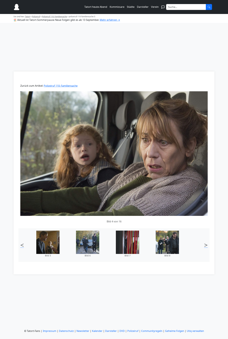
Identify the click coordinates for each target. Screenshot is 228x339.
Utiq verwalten (195, 331)
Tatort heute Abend (95, 7)
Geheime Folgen (174, 331)
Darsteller (143, 7)
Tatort (27, 16)
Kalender (97, 331)
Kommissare (117, 7)
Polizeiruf (36, 16)
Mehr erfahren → (110, 20)
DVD (122, 331)
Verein (155, 7)
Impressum (49, 331)
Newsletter (82, 331)
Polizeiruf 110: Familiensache (54, 16)
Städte (130, 7)
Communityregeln (151, 331)
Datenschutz (66, 331)
